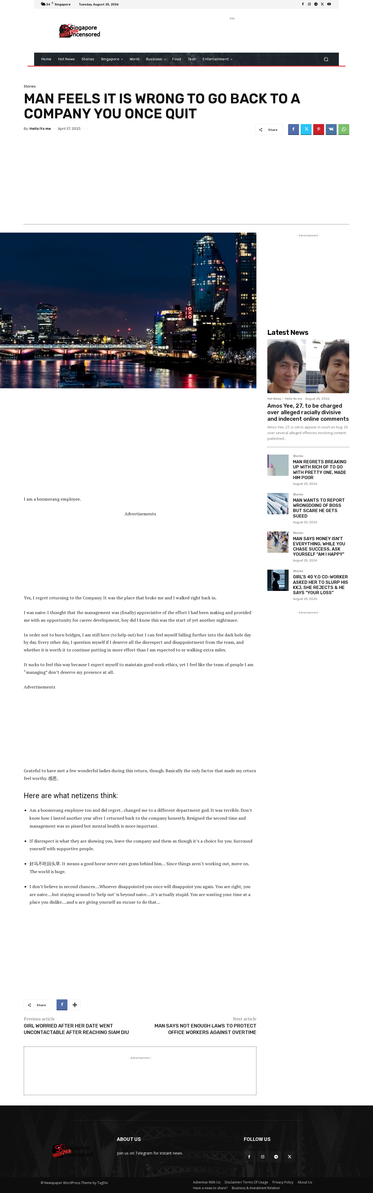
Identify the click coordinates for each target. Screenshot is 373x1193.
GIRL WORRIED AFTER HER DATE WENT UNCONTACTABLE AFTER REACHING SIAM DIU (76, 1029)
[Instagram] (309, 4)
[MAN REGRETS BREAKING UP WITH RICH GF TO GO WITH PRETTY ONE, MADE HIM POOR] (278, 465)
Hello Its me (40, 128)
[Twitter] (322, 4)
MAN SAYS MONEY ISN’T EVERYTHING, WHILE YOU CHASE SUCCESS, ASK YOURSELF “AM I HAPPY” (319, 546)
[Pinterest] (318, 129)
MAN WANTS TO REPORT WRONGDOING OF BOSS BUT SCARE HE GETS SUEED (319, 508)
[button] (325, 59)
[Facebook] (303, 4)
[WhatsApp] (343, 129)
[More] (75, 1004)
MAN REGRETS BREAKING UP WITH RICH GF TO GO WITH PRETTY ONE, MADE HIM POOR (320, 469)
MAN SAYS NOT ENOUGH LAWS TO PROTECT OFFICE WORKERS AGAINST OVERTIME (205, 1029)
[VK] (331, 129)
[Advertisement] (231, 33)
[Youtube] (329, 4)
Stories (30, 86)
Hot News (274, 398)
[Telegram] (316, 4)
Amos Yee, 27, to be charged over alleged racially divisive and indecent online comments (308, 412)
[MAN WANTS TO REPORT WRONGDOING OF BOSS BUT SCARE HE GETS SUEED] (278, 503)
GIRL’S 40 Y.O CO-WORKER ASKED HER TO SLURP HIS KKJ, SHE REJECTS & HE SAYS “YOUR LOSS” (320, 584)
